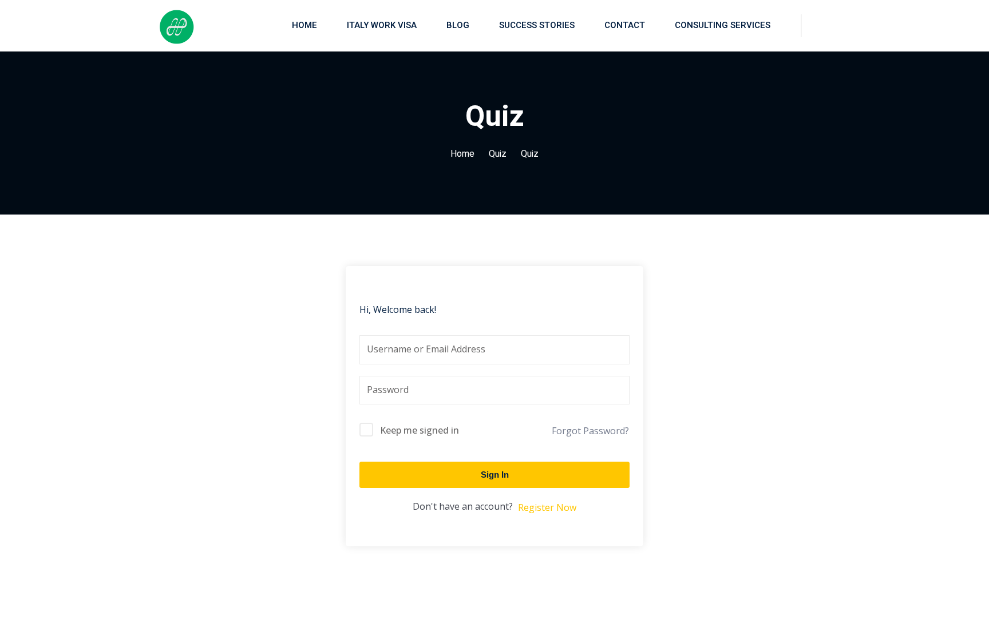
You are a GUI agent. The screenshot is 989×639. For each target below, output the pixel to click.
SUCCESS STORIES (537, 25)
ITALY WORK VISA (382, 25)
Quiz (498, 154)
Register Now (547, 507)
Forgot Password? (590, 430)
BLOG (457, 25)
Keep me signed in (419, 430)
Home (462, 154)
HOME (304, 25)
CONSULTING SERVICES (722, 25)
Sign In (495, 474)
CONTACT (624, 25)
